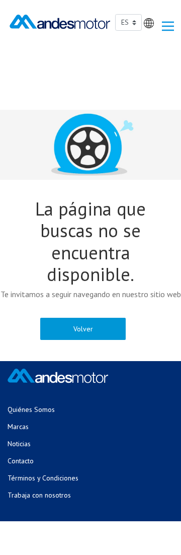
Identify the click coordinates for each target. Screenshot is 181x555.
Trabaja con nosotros (39, 495)
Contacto (21, 460)
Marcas (18, 426)
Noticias (19, 443)
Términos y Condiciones (43, 477)
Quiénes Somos (31, 409)
